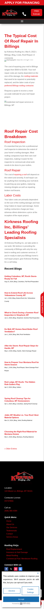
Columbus (21, 281)
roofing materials (31, 76)
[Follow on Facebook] (6, 569)
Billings (7, 55)
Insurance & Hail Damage (17, 552)
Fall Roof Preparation (32, 281)
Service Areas (12, 537)
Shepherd (20, 318)
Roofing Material (27, 420)
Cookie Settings (30, 590)
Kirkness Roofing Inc (15, 52)
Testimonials (11, 531)
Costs (18, 55)
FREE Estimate (36, 12)
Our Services (11, 527)
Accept (21, 599)
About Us (10, 524)
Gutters (19, 387)
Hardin (19, 351)
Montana (19, 437)
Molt (18, 334)
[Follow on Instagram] (16, 569)
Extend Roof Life (21, 298)
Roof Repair (27, 55)
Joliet (19, 420)
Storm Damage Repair (29, 351)
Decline (12, 591)
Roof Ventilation (25, 334)
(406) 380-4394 (10, 511)
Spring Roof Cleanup (30, 404)
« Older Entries (10, 449)
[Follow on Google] (20, 569)
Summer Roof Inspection (31, 318)
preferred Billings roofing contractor (18, 86)
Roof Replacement (14, 549)
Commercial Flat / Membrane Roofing (21, 559)
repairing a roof (20, 175)
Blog (13, 55)
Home (8, 521)
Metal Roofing (12, 555)
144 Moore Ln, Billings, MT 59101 (18, 491)
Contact (9, 534)
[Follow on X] (11, 569)
